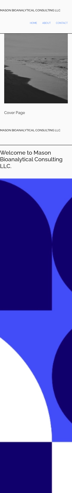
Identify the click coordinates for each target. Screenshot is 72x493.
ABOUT (46, 22)
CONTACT (62, 22)
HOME (33, 22)
